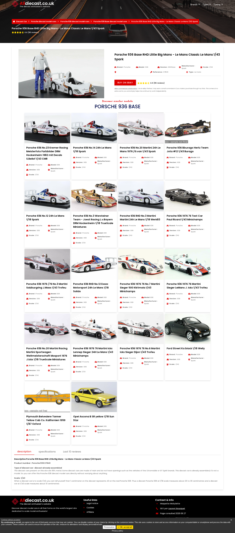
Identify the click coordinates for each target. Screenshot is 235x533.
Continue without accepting (10, 520)
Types (205, 4)
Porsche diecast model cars (43, 21)
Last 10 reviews (72, 451)
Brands (193, 4)
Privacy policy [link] (117, 531)
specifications (47, 451)
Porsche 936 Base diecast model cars (110, 21)
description (24, 451)
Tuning (216, 4)
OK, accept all (125, 527)
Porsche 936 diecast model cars (74, 21)
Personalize (109, 527)
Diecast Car (21, 21)
